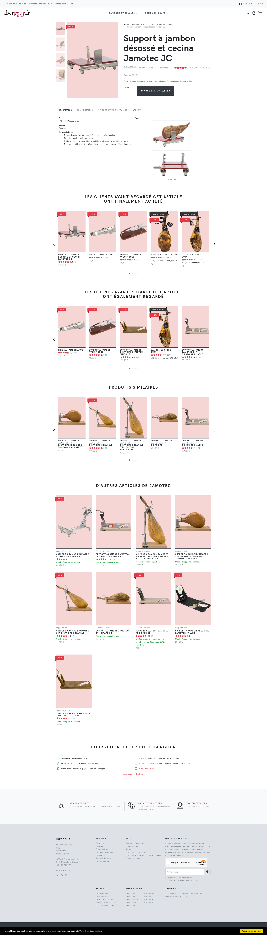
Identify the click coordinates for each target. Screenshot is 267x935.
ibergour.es (149, 893)
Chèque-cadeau (103, 896)
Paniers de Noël (102, 861)
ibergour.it (148, 902)
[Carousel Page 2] (60, 44)
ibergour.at (130, 893)
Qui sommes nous (64, 844)
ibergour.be (130, 896)
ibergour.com (131, 902)
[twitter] (57, 875)
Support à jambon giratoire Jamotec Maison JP (131, 352)
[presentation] (55, 244)
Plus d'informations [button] (93, 931)
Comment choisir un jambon (138, 852)
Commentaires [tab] (85, 110)
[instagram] (66, 875)
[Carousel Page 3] (60, 60)
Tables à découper (104, 858)
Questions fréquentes (135, 843)
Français (247, 3)
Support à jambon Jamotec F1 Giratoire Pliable (72, 555)
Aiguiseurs (100, 855)
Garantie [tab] (137, 110)
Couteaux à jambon (104, 852)
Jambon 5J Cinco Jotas (192, 255)
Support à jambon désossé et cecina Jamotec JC (69, 256)
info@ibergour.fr (63, 870)
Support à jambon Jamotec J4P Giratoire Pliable (193, 352)
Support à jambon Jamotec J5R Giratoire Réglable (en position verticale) (132, 445)
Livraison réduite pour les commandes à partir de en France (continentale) (38, 3)
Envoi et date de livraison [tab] (112, 110)
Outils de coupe (155, 13)
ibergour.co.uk (132, 899)
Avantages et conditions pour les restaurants (184, 893)
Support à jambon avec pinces (131, 255)
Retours (129, 849)
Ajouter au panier (157, 91)
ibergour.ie (148, 899)
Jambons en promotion (106, 899)
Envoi (141, 758)
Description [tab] (65, 110)
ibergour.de (130, 905)
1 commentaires (201, 68)
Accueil (126, 24)
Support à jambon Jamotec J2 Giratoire (152, 631)
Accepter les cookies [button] (251, 931)
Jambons (100, 843)
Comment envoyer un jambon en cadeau (143, 855)
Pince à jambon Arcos (102, 254)
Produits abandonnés (105, 905)
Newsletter (60, 850)
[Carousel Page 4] (60, 75)
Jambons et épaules (122, 13)
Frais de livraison (133, 846)
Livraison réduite (78, 803)
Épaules (99, 846)
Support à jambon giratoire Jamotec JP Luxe (192, 631)
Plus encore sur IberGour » (133, 773)
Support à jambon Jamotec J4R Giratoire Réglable (101, 442)
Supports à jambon (164, 24)
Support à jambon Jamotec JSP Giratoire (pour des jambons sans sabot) (70, 444)
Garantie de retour (147, 768)
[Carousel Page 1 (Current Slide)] (60, 28)
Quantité (129, 87)
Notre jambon (102, 893)
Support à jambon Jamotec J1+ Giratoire (162, 442)
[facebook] (61, 875)
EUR (259, 3)
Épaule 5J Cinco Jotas (164, 254)
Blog (58, 847)
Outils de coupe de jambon (143, 24)
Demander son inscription (176, 896)
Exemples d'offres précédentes (178, 877)
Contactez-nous (197, 803)
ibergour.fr (148, 896)
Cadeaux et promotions (106, 902)
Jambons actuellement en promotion (181, 880)
